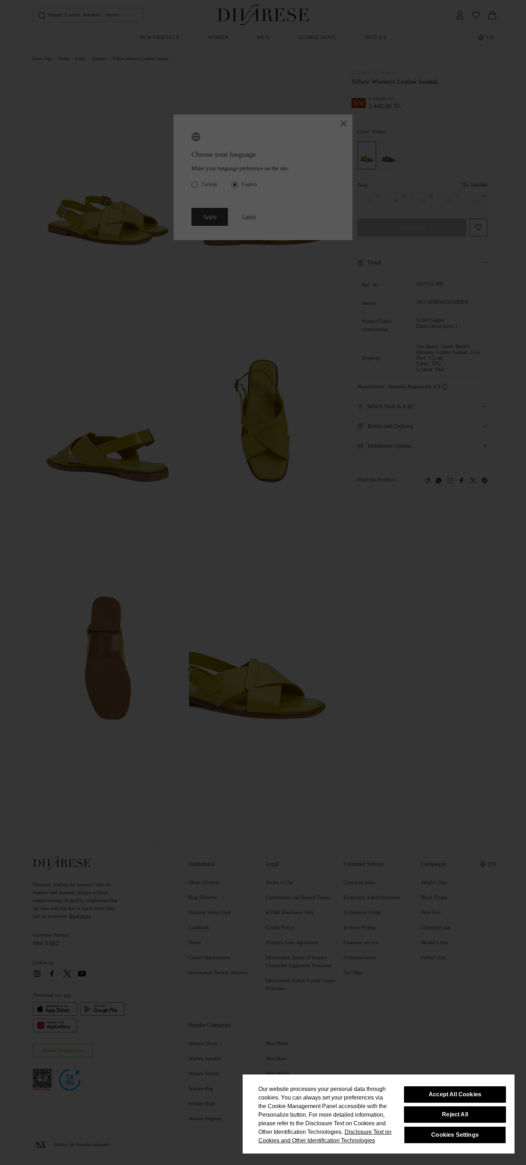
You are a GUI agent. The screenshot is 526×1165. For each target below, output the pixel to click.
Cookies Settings (455, 1135)
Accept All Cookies (455, 1094)
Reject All (455, 1114)
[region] (379, 1114)
